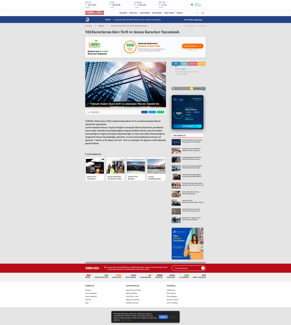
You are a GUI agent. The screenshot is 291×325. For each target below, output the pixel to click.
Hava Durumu (130, 276)
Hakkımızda (171, 290)
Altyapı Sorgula (191, 46)
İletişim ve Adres (172, 300)
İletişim (180, 13)
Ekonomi (88, 300)
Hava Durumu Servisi (133, 290)
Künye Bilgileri (172, 296)
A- (197, 13)
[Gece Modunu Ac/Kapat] (193, 13)
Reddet (173, 317)
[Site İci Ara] (189, 13)
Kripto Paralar (199, 276)
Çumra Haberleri (91, 296)
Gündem (101, 26)
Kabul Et (163, 317)
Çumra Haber (145, 13)
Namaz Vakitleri (101, 276)
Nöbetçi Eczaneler (132, 300)
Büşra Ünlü (95, 112)
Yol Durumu (184, 276)
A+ (203, 13)
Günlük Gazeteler (132, 303)
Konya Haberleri (91, 293)
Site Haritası (171, 293)
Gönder (160, 112)
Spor (87, 303)
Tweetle (152, 112)
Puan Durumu (145, 276)
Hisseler (159, 276)
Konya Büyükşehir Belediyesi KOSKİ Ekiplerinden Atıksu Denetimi (136, 20)
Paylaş (144, 112)
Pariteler (171, 276)
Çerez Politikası (172, 303)
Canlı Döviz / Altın (132, 296)
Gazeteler (133, 13)
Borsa (87, 276)
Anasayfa (123, 13)
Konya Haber (157, 13)
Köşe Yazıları (169, 13)
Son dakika (193, 19)
